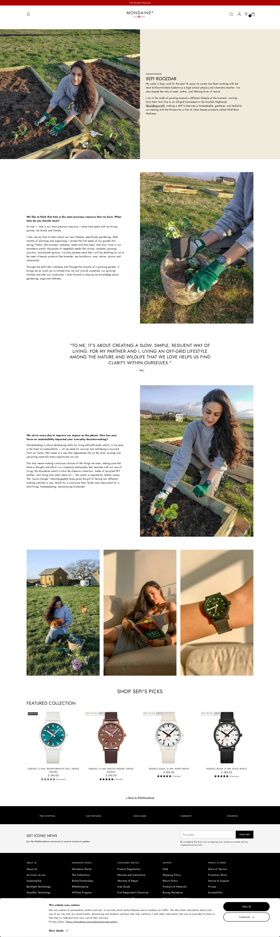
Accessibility (215, 892)
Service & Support (218, 881)
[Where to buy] (245, 14)
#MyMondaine (80, 886)
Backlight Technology (39, 886)
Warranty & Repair (127, 881)
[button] (53, 779)
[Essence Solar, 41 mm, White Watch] (169, 738)
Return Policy (170, 881)
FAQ (165, 869)
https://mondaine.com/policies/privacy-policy (91, 922)
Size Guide (123, 886)
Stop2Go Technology (39, 892)
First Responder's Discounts (132, 892)
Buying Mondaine (173, 892)
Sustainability (34, 881)
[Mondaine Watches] (140, 14)
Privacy (212, 886)
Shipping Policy (172, 875)
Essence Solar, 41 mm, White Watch (169, 768)
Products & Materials (175, 886)
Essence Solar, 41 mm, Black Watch (226, 768)
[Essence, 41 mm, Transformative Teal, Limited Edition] (53, 738)
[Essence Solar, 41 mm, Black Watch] (226, 738)
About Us (32, 869)
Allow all (246, 906)
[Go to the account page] (238, 14)
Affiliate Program (82, 892)
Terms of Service (217, 869)
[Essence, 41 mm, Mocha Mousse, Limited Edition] (111, 738)
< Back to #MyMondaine (140, 798)
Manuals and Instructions (131, 875)
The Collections (81, 875)
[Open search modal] (231, 14)
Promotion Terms (217, 875)
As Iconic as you (36, 875)
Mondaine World (81, 869)
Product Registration (128, 869)
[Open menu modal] (28, 14)
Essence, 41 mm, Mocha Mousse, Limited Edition (111, 770)
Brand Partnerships (82, 881)
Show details (56, 930)
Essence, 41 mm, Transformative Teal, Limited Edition (53, 770)
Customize (244, 917)
